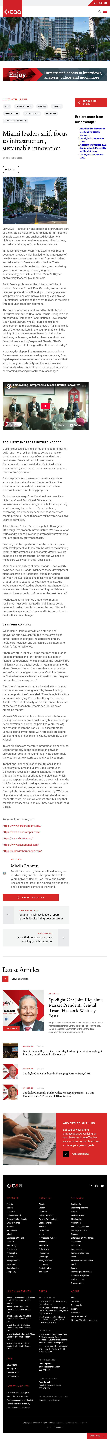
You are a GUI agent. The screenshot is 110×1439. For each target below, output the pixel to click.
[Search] (99, 11)
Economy (42, 106)
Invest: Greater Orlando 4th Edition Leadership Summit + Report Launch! (21, 1300)
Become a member (79, 1316)
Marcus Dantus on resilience (18, 1407)
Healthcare (75, 1245)
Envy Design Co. (81, 1423)
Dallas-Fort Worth (14, 1215)
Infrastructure (11, 114)
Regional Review (78, 1215)
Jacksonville (12, 1230)
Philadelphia (12, 1253)
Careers (74, 1309)
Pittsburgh (11, 1257)
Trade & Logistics (78, 1279)
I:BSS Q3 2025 (13, 1376)
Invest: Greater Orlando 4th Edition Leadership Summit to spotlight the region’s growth (53, 1310)
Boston (10, 1208)
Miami (7, 106)
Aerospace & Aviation (80, 1227)
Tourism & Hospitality (80, 1275)
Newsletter (75, 1313)
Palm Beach (12, 1249)
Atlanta (10, 1204)
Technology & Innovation (15, 121)
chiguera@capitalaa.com (49, 1367)
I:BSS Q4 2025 (13, 1372)
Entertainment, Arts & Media (82, 1238)
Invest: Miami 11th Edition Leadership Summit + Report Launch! (18, 1309)
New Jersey (11, 1245)
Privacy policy (59, 1427)
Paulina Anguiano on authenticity (20, 1400)
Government (76, 1242)
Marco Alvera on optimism (17, 1396)
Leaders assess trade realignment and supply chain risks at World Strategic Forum (53, 1349)
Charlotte (10, 1211)
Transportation (77, 1283)
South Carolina (13, 1268)
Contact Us (75, 1301)
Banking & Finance (24, 106)
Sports (74, 1268)
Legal (73, 1257)
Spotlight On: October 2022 (93, 145)
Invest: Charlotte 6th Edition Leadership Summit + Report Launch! (18, 1327)
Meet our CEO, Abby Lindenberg (84, 1320)
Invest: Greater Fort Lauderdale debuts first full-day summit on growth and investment (52, 1319)
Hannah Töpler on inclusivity (18, 1404)
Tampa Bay (11, 1272)
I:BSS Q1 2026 (13, 1369)
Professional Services (80, 1253)
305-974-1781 (45, 1370)
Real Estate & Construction (82, 1260)
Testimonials (76, 1305)
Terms (48, 1427)
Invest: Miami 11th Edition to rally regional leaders (52, 1302)
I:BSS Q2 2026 (13, 1365)
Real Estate (51, 114)
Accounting (76, 1223)
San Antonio (12, 1264)
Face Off (74, 1211)
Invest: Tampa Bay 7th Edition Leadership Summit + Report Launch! (19, 1318)
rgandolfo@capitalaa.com (50, 1385)
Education (57, 106)
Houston (10, 1227)
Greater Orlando (13, 1223)
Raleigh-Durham (13, 1260)
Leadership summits (79, 1208)
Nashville (10, 1242)
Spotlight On (76, 1204)
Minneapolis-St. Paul (15, 1238)
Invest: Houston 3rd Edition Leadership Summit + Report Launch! (18, 1346)
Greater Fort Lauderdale (17, 1219)
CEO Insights (76, 1219)
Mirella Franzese (32, 114)
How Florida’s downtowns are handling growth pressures (92, 131)
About (73, 1298)
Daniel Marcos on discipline (18, 1392)
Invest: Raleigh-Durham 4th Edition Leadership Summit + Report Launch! (21, 1337)
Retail (73, 1264)
